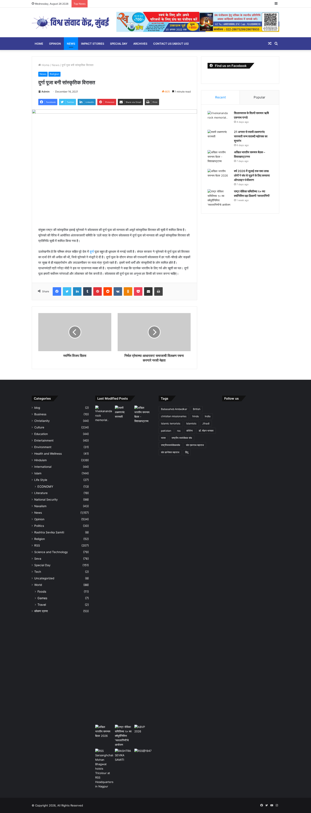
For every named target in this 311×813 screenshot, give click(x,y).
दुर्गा (92, 252)
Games (42, 598)
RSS (37, 545)
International (42, 466)
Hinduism (40, 460)
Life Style (40, 480)
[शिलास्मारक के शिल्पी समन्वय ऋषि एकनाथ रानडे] (219, 119)
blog (37, 407)
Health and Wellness (48, 453)
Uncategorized (44, 578)
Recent (220, 97)
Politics (39, 525)
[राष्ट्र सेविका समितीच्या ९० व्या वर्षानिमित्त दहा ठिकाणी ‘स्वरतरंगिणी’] (219, 198)
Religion (54, 74)
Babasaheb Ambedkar (174, 409)
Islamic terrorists (170, 423)
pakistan (166, 430)
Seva (37, 558)
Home (39, 43)
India (208, 416)
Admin (45, 91)
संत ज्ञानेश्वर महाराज (170, 452)
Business (40, 414)
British (196, 409)
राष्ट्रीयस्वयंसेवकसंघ (170, 445)
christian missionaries (173, 416)
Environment (42, 447)
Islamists (191, 423)
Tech (37, 571)
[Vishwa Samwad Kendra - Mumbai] (71, 22)
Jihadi (205, 423)
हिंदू (186, 452)
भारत (163, 437)
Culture (39, 427)
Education (41, 434)
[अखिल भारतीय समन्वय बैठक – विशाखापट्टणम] (219, 158)
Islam (37, 473)
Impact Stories (92, 43)
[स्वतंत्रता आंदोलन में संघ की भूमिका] (143, 754)
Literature (41, 493)
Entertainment (44, 440)
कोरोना (189, 430)
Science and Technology (51, 552)
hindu (195, 416)
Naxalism (40, 506)
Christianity (42, 420)
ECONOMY (45, 486)
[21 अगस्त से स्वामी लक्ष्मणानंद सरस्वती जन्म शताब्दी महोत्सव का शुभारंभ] (219, 138)
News (71, 43)
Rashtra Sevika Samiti (49, 532)
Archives (140, 43)
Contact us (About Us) (171, 43)
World (38, 585)
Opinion (55, 43)
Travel (41, 604)
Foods (41, 591)
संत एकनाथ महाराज (195, 445)
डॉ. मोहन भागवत (206, 430)
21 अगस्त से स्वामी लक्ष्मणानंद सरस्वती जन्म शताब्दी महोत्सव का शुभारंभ (250, 136)
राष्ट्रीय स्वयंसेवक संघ (182, 437)
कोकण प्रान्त (41, 611)
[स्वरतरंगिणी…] (124, 755)
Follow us (231, 398)
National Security (46, 499)
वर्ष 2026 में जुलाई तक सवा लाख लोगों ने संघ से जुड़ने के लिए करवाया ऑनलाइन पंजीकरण (252, 175)
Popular (259, 97)
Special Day (118, 43)
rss (178, 430)
